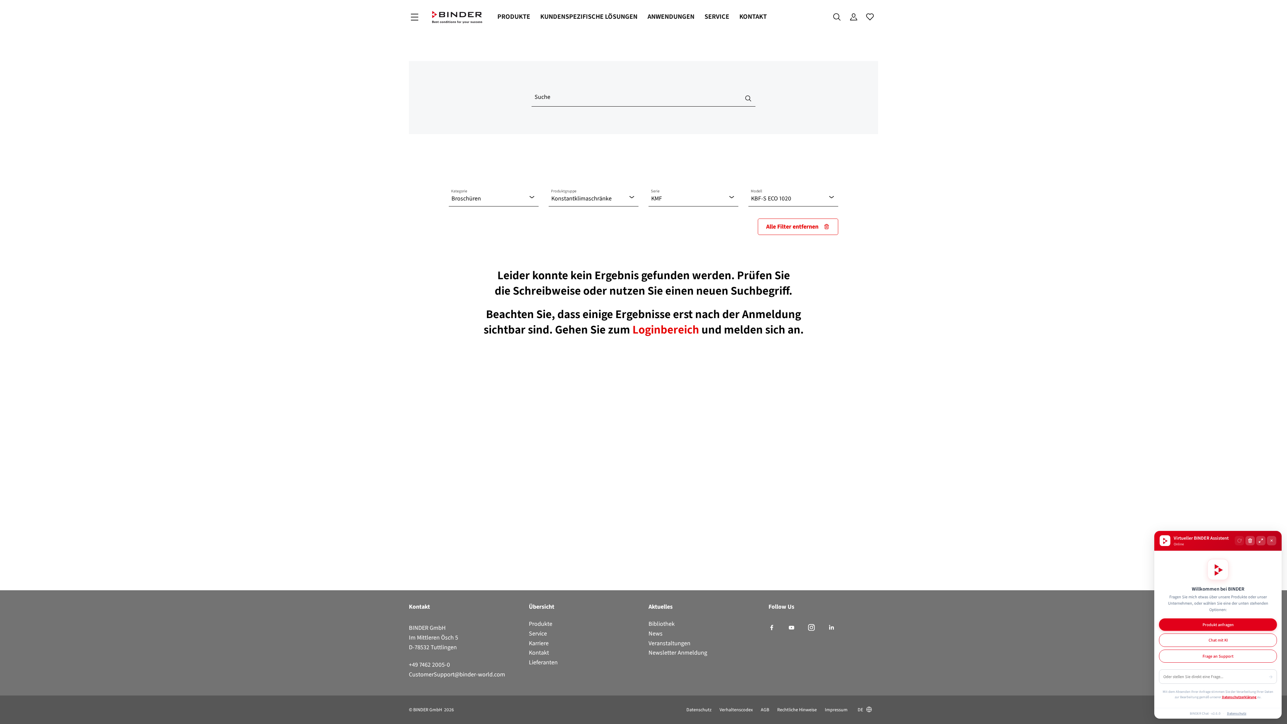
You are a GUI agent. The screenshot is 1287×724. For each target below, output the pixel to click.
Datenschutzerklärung (1239, 697)
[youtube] (791, 628)
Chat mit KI (1218, 640)
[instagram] (811, 628)
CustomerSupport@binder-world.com (457, 674)
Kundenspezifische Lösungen (588, 16)
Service (716, 16)
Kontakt (753, 16)
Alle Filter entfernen (792, 227)
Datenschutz (699, 710)
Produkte (513, 16)
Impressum (836, 710)
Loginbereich (666, 329)
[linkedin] (831, 628)
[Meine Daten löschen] (1250, 540)
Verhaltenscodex (736, 710)
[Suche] (837, 17)
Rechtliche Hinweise (797, 710)
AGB (765, 710)
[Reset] (1239, 540)
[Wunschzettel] (870, 17)
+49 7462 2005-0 (429, 665)
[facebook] (771, 628)
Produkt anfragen (1218, 624)
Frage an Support (1218, 656)
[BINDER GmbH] (457, 17)
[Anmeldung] (853, 17)
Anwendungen (671, 16)
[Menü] (414, 17)
